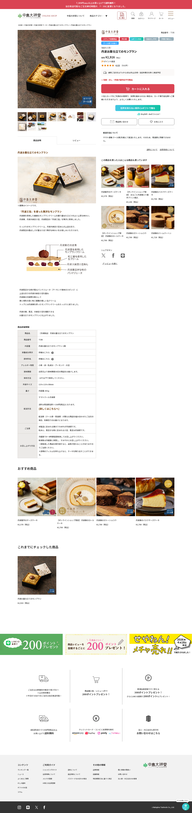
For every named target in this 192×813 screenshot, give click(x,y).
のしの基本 (21, 783)
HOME (20, 25)
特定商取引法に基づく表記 (102, 778)
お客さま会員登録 (49, 783)
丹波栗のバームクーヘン (161, 233)
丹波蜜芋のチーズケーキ (111, 192)
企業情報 (96, 770)
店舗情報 (96, 774)
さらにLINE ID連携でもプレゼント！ (148, 696)
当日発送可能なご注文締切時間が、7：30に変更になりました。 (96, 6)
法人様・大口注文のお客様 (127, 778)
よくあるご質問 (23, 778)
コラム (20, 792)
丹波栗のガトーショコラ (136, 233)
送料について (152, 149)
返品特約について (74, 774)
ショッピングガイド (50, 770)
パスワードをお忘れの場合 (77, 778)
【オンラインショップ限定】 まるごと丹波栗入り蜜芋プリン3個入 (137, 195)
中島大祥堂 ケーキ (40, 25)
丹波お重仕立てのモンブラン (59, 25)
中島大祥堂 (28, 25)
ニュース (21, 774)
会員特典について (49, 774)
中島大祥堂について (76, 15)
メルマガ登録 (47, 778)
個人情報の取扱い (124, 770)
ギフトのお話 (22, 787)
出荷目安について (167, 149)
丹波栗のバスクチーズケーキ (147, 520)
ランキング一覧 (23, 770)
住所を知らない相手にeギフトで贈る (137, 108)
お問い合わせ (122, 774)
